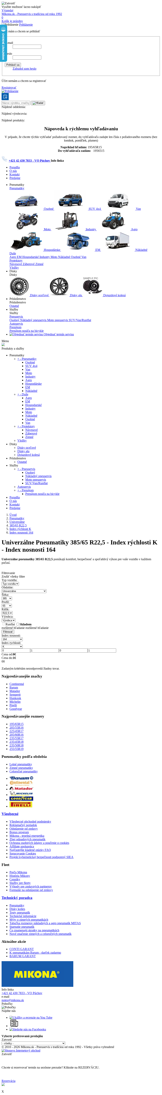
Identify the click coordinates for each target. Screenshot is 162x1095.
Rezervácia (8, 1081)
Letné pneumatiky (20, 764)
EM (98, 249)
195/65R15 (16, 724)
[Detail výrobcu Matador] (21, 789)
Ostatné (14, 306)
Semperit (15, 694)
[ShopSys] (21, 1050)
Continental (16, 684)
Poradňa (14, 167)
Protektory (16, 260)
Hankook (15, 698)
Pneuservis (16, 316)
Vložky (14, 267)
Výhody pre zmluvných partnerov (30, 886)
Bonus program (19, 832)
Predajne (14, 178)
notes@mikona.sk (13, 1000)
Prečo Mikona (18, 872)
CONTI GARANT (21, 949)
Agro (134, 229)
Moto (47, 229)
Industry (91, 229)
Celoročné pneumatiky (23, 771)
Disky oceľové (39, 295)
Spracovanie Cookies (22, 853)
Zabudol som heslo (24, 68)
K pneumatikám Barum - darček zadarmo (35, 952)
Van (138, 208)
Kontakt (14, 174)
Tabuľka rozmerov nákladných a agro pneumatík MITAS (45, 923)
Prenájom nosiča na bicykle (26, 330)
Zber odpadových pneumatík (27, 839)
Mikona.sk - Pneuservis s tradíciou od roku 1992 (32, 14)
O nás (13, 171)
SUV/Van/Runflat (80, 320)
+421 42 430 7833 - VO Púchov (30, 160)
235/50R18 (16, 745)
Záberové (29, 264)
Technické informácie (22, 916)
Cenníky (14, 879)
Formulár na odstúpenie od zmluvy (31, 890)
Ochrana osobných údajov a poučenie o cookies (39, 842)
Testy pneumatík (19, 912)
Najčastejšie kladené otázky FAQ (30, 850)
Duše (12, 253)
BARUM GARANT (22, 956)
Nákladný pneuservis (33, 320)
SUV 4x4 (95, 208)
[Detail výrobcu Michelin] (21, 794)
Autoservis (16, 323)
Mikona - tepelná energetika (26, 835)
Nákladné (141, 249)
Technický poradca (17, 898)
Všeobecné (10, 814)
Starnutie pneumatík (21, 926)
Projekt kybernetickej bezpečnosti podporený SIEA (41, 857)
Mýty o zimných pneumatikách (28, 919)
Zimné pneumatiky (21, 767)
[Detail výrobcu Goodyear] (21, 799)
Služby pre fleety (20, 883)
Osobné (48, 208)
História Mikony (19, 875)
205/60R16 (16, 734)
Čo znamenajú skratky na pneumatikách (34, 930)
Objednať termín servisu (58, 334)
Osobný (14, 320)
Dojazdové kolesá (114, 295)
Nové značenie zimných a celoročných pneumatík (40, 933)
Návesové (16, 264)
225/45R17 (16, 731)
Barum (13, 687)
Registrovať (9, 87)
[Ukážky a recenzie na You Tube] (30, 1017)
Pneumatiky (16, 188)
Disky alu (76, 295)
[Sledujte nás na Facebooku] (27, 1029)
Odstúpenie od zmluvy (23, 828)
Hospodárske (52, 249)
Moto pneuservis (58, 320)
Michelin (15, 701)
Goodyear (15, 708)
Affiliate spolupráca (21, 846)
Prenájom (15, 327)
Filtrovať (8, 631)
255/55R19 (16, 749)
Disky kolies (17, 909)
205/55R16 (16, 727)
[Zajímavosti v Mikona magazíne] (14, 1025)
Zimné (39, 264)
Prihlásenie (26, 24)
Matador (14, 691)
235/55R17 (16, 738)
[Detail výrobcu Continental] (21, 785)
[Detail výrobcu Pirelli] (20, 806)
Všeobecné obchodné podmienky (30, 821)
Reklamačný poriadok (23, 825)
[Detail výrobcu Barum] (21, 778)
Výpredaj (7, 10)
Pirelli (13, 705)
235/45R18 (16, 741)
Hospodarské (31, 257)
